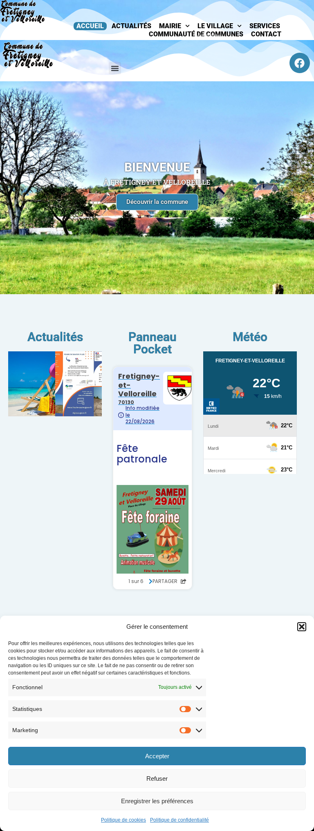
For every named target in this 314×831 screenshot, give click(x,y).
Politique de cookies (123, 820)
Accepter (157, 756)
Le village (215, 26)
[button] (302, 627)
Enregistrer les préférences (157, 800)
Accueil (90, 26)
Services (264, 26)
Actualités (131, 26)
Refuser (157, 778)
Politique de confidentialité (179, 820)
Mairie (170, 26)
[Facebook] (299, 63)
